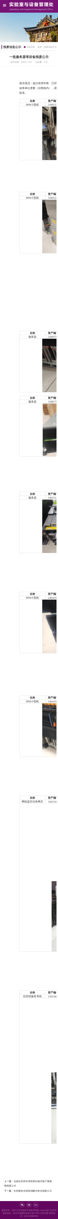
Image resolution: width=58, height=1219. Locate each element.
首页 (39, 46)
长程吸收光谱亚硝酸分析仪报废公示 (33, 1190)
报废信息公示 (50, 46)
